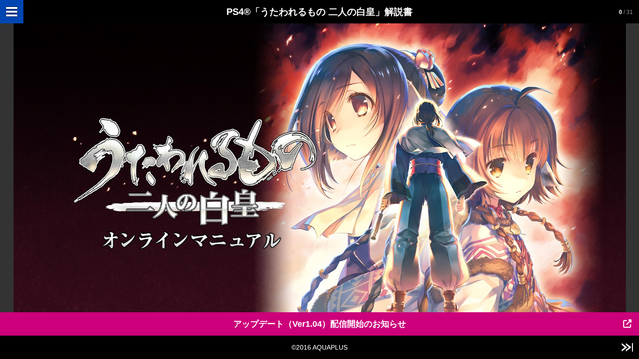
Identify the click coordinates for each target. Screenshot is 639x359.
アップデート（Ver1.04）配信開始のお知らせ (319, 324)
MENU (11, 11)
